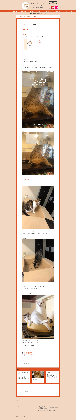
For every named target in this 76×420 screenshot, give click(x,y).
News (21, 16)
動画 (35, 16)
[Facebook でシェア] (22, 363)
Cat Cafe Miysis (38, 3)
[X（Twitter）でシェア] (24, 363)
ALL (17, 16)
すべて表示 (57, 369)
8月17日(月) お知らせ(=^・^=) (23, 373)
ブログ (25, 16)
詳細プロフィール (30, 16)
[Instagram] (56, 7)
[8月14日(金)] (38, 374)
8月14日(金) (35, 379)
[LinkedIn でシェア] (26, 363)
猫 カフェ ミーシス (38, 5)
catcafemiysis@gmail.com (47, 404)
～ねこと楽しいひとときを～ (38, 7)
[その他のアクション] (53, 22)
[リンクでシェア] (28, 363)
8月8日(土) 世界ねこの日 (51, 372)
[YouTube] (52, 7)
